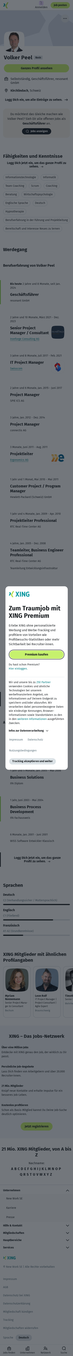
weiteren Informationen (32, 719)
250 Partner (43, 682)
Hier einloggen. (18, 668)
